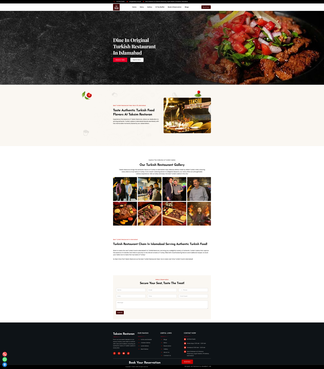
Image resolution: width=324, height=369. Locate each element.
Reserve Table (120, 60)
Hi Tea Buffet (159, 7)
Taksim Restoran (123, 334)
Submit (120, 313)
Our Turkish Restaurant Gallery (162, 165)
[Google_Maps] (4, 364)
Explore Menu (137, 60)
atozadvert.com (206, 366)
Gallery (149, 7)
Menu (142, 7)
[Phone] (4, 354)
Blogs (187, 7)
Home (134, 7)
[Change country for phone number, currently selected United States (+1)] (180, 290)
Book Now (206, 7)
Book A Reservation (174, 7)
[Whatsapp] (4, 359)
